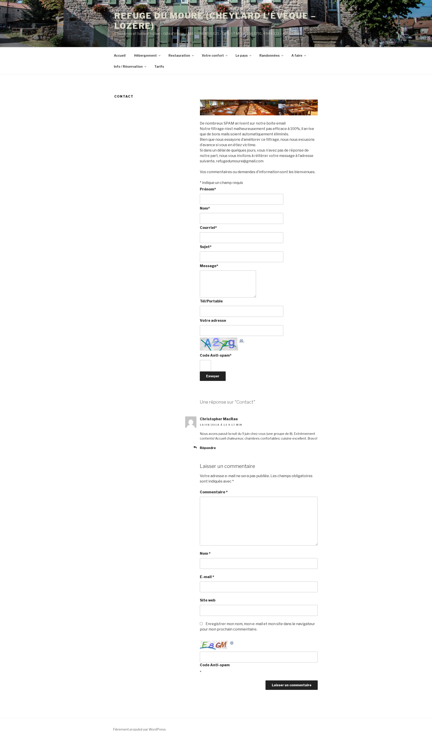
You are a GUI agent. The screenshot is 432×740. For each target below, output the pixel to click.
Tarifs (159, 66)
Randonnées (269, 55)
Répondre (208, 448)
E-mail (207, 577)
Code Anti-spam (216, 355)
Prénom (208, 189)
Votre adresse (213, 320)
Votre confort (213, 55)
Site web (207, 600)
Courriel (208, 228)
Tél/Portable (211, 301)
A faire (296, 55)
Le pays (242, 55)
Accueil (120, 55)
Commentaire (214, 492)
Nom (205, 208)
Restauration (179, 55)
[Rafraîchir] (241, 340)
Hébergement (145, 55)
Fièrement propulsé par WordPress (139, 729)
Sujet (206, 247)
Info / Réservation (128, 66)
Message (209, 266)
